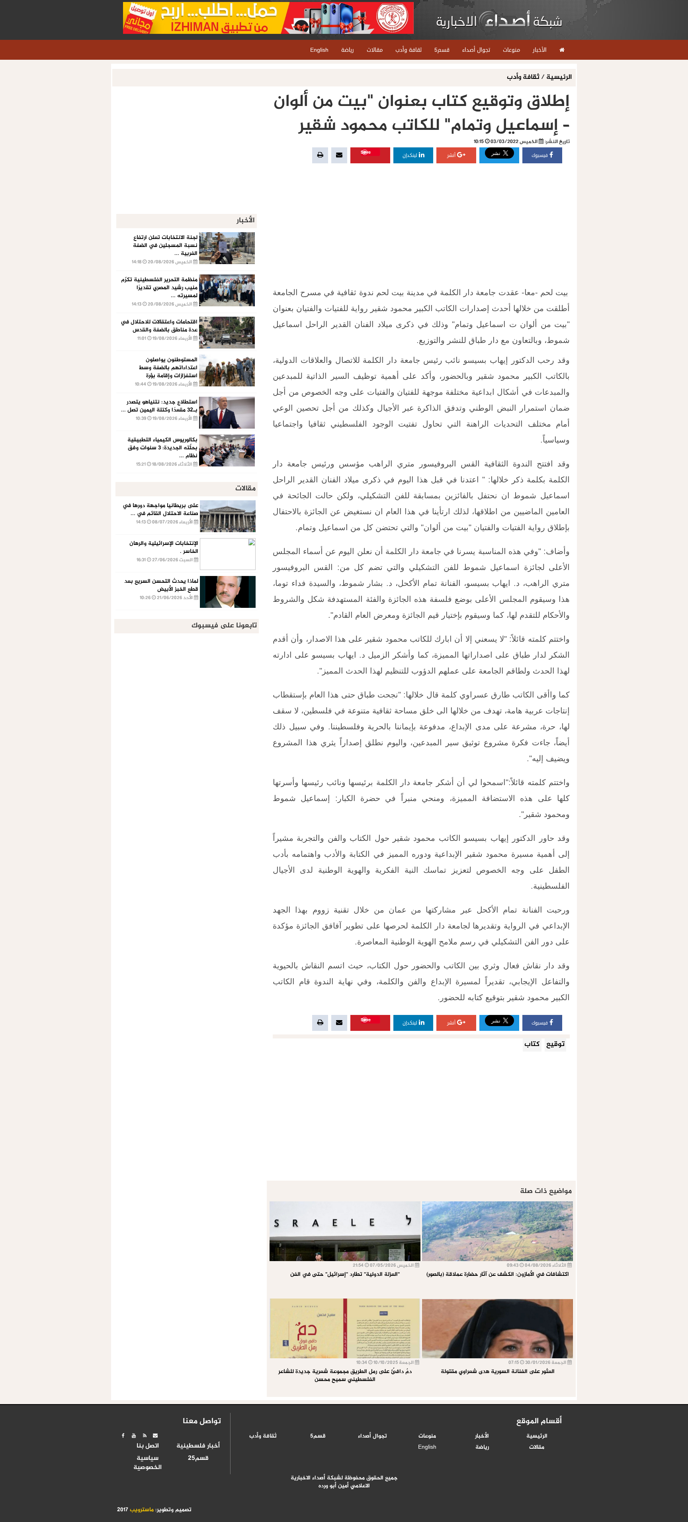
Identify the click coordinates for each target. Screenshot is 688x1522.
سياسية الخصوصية (147, 1463)
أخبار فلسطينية (198, 1446)
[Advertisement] (421, 224)
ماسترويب (142, 1510)
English (427, 1447)
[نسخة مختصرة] (144, 1435)
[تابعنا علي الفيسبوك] (123, 1435)
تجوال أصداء (372, 1436)
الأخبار (482, 1436)
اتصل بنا (148, 1446)
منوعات (427, 1436)
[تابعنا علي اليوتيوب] (134, 1435)
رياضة (482, 1447)
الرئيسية (559, 77)
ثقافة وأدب (524, 77)
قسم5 (318, 1436)
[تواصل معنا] (155, 1435)
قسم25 (198, 1458)
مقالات (536, 1447)
